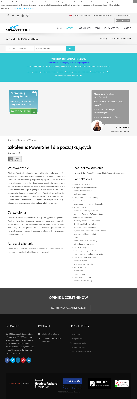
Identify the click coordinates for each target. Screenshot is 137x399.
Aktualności (85, 28)
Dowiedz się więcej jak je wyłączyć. (22, 8)
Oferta (69, 28)
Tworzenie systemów (78, 343)
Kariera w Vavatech (77, 347)
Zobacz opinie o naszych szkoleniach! (69, 308)
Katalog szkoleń (76, 339)
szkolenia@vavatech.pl (50, 334)
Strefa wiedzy (111, 28)
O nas (59, 28)
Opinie (97, 28)
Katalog (103, 38)
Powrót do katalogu (19, 49)
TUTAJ (79, 75)
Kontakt (127, 28)
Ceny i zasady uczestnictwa (80, 351)
